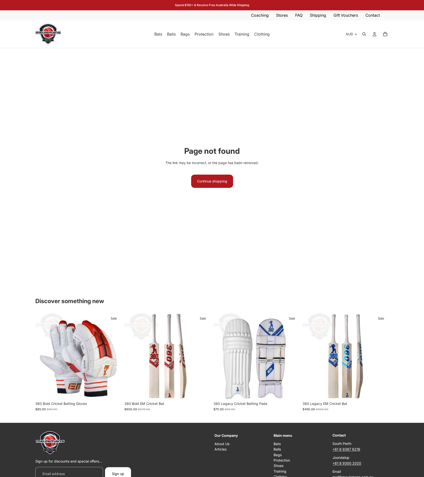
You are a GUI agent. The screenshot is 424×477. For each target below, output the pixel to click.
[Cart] (385, 34)
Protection (282, 460)
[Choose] (113, 391)
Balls (277, 449)
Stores (282, 15)
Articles (220, 449)
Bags (278, 455)
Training (280, 471)
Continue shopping (212, 181)
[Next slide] (203, 356)
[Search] (364, 34)
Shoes (278, 466)
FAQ (299, 15)
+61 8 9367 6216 (346, 449)
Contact (372, 15)
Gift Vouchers (345, 15)
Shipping (318, 15)
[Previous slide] (131, 356)
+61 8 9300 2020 (346, 463)
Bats (277, 444)
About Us (221, 444)
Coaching (260, 15)
